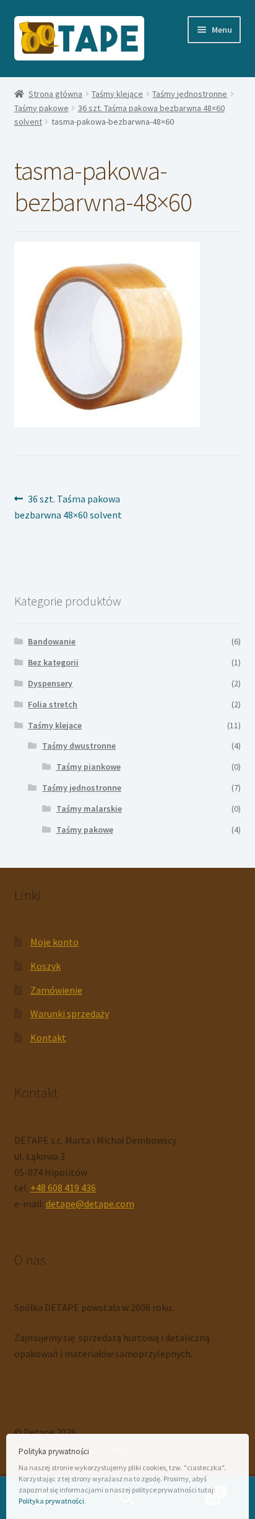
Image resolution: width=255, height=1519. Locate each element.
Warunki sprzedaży (69, 1013)
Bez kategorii (53, 662)
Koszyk (45, 966)
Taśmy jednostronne (189, 93)
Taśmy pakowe (41, 108)
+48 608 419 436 (63, 1187)
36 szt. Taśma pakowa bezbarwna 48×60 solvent (68, 506)
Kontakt (48, 1037)
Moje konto (54, 942)
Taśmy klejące (117, 93)
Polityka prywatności (51, 1500)
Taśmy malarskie (89, 808)
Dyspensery (50, 683)
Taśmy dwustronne (79, 745)
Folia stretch (52, 704)
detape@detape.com (90, 1203)
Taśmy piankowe (88, 766)
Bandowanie (52, 641)
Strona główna (55, 93)
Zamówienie (56, 990)
